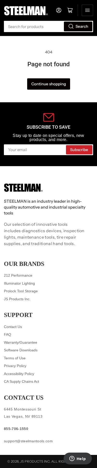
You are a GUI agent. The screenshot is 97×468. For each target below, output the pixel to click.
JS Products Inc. (17, 299)
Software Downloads (21, 350)
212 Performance (18, 275)
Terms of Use (15, 358)
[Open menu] (87, 10)
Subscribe (79, 149)
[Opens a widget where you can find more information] (77, 459)
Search (82, 26)
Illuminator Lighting (19, 283)
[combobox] (48, 26)
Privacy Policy (15, 366)
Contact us (23, 397)
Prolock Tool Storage (21, 291)
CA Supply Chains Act (21, 381)
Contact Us (13, 327)
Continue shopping (48, 83)
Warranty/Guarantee (20, 342)
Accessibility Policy (19, 374)
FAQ (7, 334)
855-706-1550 (16, 429)
